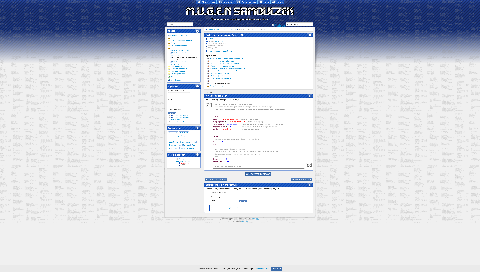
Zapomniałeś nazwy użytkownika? (180, 118)
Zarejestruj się (179, 121)
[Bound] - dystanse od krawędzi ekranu (225, 71)
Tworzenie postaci (178, 66)
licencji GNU (257, 219)
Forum (280, 1)
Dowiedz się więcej (262, 269)
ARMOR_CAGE (185, 163)
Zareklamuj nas (249, 1)
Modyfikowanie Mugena (180, 43)
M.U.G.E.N (173, 133)
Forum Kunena (245, 221)
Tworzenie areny (177, 48)
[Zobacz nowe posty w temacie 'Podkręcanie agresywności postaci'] (177, 159)
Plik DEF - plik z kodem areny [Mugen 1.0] (183, 58)
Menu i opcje (191, 142)
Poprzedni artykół (217, 179)
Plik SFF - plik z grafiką (181, 50)
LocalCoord (173, 142)
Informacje (229, 1)
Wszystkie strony (216, 86)
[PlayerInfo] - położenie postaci (222, 66)
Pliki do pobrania (177, 77)
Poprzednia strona (260, 174)
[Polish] (278, 25)
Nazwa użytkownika (176, 90)
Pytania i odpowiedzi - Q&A (181, 40)
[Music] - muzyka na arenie (220, 78)
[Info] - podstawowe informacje (222, 61)
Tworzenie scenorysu (179, 69)
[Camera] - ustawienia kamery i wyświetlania (227, 68)
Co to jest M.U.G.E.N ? (179, 35)
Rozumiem (276, 269)
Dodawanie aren (175, 139)
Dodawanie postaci (176, 136)
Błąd (193, 145)
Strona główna (209, 1)
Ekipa (266, 1)
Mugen (173, 38)
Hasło (170, 100)
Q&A (182, 142)
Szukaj (192, 24)
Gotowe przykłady (178, 74)
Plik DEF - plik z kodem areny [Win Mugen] (183, 54)
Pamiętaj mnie (176, 109)
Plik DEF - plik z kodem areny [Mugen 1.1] (183, 63)
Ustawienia (184, 133)
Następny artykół (301, 179)
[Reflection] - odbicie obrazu (221, 76)
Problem (186, 145)
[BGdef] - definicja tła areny (221, 81)
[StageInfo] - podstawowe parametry (224, 63)
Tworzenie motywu (178, 71)
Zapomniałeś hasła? (182, 115)
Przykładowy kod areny (220, 83)
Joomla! (233, 219)
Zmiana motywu (190, 139)
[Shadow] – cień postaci (219, 73)
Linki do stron (176, 80)
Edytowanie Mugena (179, 45)
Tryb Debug (173, 148)
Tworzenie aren (175, 145)
